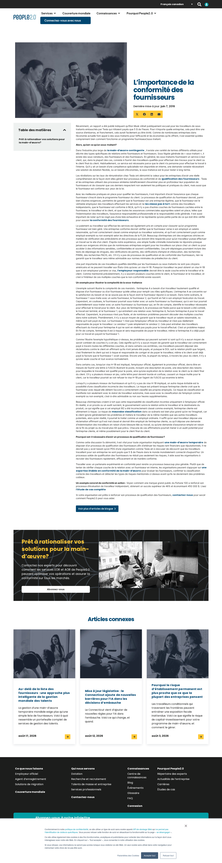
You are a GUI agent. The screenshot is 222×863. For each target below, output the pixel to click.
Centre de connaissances (136, 775)
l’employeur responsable (133, 270)
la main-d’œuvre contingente (125, 150)
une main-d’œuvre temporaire (183, 442)
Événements (135, 788)
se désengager (163, 832)
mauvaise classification (127, 411)
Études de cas (166, 789)
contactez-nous (182, 495)
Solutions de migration (29, 784)
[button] (137, 114)
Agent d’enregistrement (30, 779)
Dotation (76, 774)
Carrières (163, 784)
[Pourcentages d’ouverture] (54, 13)
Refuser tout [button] (168, 855)
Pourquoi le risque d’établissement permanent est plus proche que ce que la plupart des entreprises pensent (177, 691)
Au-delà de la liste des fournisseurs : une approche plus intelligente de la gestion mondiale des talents (44, 695)
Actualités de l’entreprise (173, 779)
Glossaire (133, 793)
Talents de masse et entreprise (91, 784)
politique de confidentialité (76, 829)
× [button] (186, 824)
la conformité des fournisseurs (109, 220)
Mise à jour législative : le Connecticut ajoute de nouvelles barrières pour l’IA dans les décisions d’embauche (110, 697)
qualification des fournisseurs (180, 178)
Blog (130, 782)
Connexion (134, 806)
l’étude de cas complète (91, 489)
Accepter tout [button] (149, 855)
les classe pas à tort (157, 204)
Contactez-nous (82, 797)
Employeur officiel (26, 774)
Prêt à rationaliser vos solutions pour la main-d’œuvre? (42, 141)
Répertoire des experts (172, 774)
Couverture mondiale (30, 792)
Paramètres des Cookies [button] (128, 855)
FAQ (130, 798)
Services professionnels (86, 789)
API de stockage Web (142, 829)
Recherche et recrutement (88, 779)
